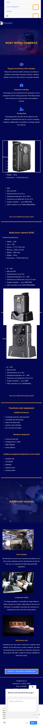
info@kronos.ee (21, 681)
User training (21, 554)
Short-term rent (22, 640)
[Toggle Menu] (36, 7)
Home (8, 2)
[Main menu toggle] (41, 23)
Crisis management (12, 7)
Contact (8, 11)
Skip (26, 723)
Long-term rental (21, 597)
